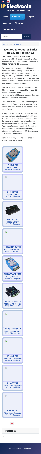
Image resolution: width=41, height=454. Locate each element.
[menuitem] (5, 17)
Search (26, 36)
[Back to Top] (38, 451)
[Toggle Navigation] (4, 436)
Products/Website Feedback (20, 448)
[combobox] (11, 36)
